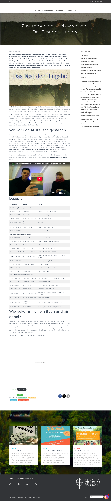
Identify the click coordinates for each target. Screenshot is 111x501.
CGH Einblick (84, 55)
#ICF (96, 99)
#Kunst (82, 104)
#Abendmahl (84, 81)
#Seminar (83, 117)
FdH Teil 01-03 (12, 389)
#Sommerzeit (93, 117)
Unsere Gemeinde (47, 10)
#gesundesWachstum (85, 91)
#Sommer (87, 117)
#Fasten (88, 86)
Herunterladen (21, 389)
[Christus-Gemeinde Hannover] (55, 6)
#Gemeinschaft (32, 397)
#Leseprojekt (13, 400)
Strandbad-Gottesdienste (89, 58)
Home (38, 10)
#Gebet (83, 89)
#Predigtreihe (93, 109)
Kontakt (69, 10)
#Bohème (83, 84)
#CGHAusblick (88, 84)
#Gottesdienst (94, 94)
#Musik (82, 107)
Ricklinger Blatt (84, 129)
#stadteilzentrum (85, 119)
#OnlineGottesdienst (91, 107)
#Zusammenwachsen (24, 400)
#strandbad (94, 119)
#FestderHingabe (22, 397)
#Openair (83, 109)
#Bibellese (98, 81)
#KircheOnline (91, 102)
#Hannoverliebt (95, 97)
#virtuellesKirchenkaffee (88, 122)
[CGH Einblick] (23, 435)
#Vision (97, 122)
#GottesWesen (83, 97)
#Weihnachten (84, 124)
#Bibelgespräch (91, 81)
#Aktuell (19, 394)
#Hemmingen (91, 99)
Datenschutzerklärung (32, 497)
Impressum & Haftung (16, 497)
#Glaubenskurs (93, 91)
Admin (10, 1)
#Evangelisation (84, 86)
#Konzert (99, 102)
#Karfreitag (83, 102)
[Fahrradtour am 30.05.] (87, 435)
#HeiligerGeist (84, 99)
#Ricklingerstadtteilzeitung (88, 115)
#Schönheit (97, 115)
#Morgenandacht (94, 104)
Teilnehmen (59, 10)
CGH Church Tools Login (96, 1)
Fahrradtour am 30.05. (87, 61)
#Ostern (88, 109)
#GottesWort (88, 97)
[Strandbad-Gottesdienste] (55, 435)
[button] (53, 10)
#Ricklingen (86, 112)
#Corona (95, 84)
